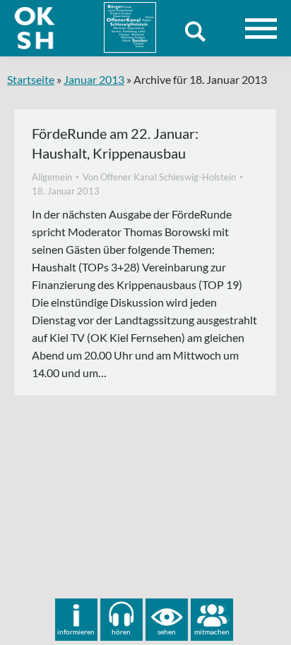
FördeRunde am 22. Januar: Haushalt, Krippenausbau (115, 143)
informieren (76, 631)
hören (121, 631)
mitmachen (212, 631)
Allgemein (52, 177)
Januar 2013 (94, 79)
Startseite (30, 79)
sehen (167, 631)
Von (159, 177)
